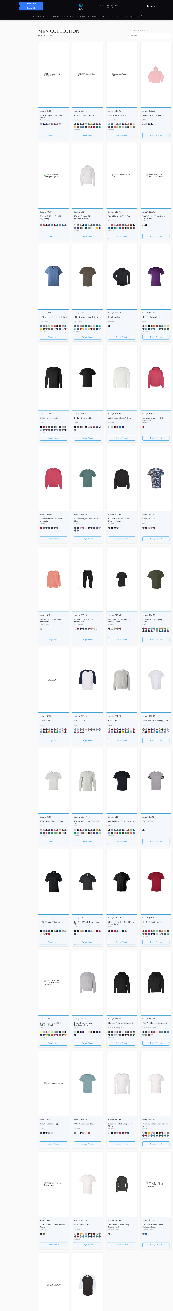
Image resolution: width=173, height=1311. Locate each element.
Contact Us (122, 16)
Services (103, 16)
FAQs (112, 16)
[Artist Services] (80, 6)
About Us (55, 16)
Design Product (53, 135)
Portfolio (80, 16)
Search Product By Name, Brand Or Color (140, 30)
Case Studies (67, 16)
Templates (92, 16)
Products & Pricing (40, 16)
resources (134, 16)
